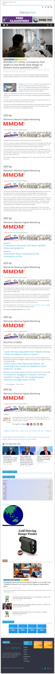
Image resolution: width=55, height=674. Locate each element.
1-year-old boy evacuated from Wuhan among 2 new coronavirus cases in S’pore (27, 353)
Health (16, 59)
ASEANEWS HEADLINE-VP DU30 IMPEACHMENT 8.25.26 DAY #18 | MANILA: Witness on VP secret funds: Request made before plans (27, 584)
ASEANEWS (6, 580)
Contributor (16, 69)
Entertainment (27, 656)
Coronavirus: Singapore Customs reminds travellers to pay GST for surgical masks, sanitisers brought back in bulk (25, 377)
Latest (20, 59)
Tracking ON (15, 525)
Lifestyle (25, 654)
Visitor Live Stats (6, 504)
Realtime (10, 525)
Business (26, 658)
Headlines (11, 59)
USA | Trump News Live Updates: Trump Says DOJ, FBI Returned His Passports (44, 458)
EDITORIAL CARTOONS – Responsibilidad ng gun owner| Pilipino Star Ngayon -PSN (21, 5)
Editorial (25, 649)
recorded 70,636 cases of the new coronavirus (34, 305)
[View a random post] (51, 25)
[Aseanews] (4, 25)
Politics (26, 580)
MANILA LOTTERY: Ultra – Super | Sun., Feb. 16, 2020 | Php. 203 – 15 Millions (26, 431)
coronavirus (24, 87)
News (24, 59)
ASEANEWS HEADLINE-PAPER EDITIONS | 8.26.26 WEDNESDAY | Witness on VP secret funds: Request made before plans (31, 597)
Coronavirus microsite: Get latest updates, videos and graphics (25, 246)
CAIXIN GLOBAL (27, 84)
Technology (26, 661)
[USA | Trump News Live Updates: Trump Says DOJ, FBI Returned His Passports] (44, 447)
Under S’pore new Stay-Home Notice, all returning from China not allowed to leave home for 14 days (25, 366)
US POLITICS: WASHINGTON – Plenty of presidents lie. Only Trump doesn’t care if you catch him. (10, 459)
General (5, 59)
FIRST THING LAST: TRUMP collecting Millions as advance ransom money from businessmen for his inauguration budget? (27, 460)
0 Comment (23, 69)
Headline (26, 647)
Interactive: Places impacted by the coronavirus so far (21, 255)
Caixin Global (26, 309)
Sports (25, 652)
